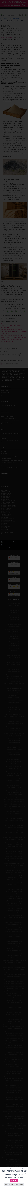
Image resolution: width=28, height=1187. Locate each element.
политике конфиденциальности (13, 1175)
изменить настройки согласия (14, 1184)
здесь (21, 1177)
